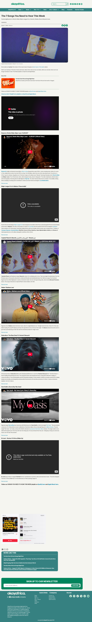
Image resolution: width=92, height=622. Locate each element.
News (19, 9)
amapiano (55, 226)
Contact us (51, 595)
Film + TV (36, 9)
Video (44, 9)
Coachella (31, 226)
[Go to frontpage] (17, 4)
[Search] (67, 4)
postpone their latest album (37, 429)
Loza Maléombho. (44, 180)
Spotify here (33, 91)
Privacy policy (52, 596)
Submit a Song (52, 598)
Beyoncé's (4, 171)
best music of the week (38, 67)
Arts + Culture (53, 9)
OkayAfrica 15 (12, 9)
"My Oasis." (48, 425)
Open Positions (52, 599)
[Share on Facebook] (62, 25)
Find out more (4, 183)
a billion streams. (50, 427)
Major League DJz (18, 224)
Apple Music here (42, 91)
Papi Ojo (27, 178)
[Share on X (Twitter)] (65, 25)
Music (27, 9)
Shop (63, 9)
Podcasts (69, 9)
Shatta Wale (56, 175)
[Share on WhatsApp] (67, 25)
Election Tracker (79, 9)
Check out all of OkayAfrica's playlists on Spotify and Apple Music (18, 94)
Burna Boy (11, 425)
